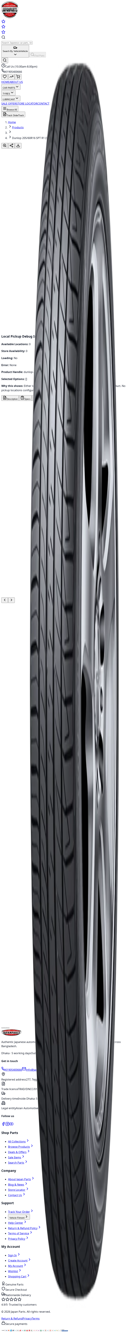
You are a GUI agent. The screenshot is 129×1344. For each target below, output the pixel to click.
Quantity (6, 266)
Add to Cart (12, 287)
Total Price (8, 276)
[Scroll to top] (4, 1341)
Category (10, 496)
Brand (8, 469)
